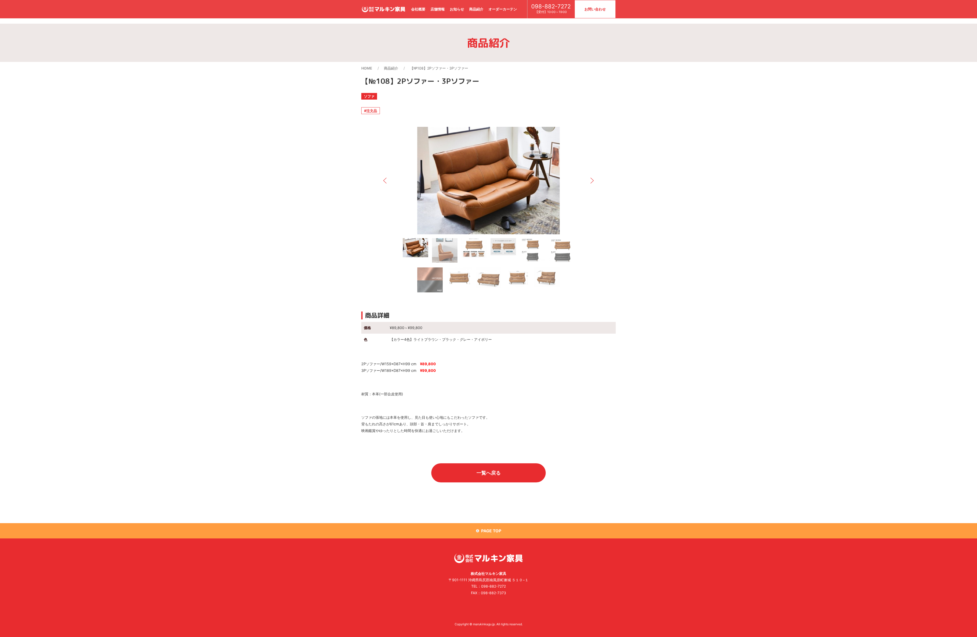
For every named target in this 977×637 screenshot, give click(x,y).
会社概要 (418, 9)
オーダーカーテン (503, 9)
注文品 (371, 111)
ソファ (369, 96)
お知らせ (457, 9)
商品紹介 (476, 9)
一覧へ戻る (489, 473)
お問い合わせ (595, 9)
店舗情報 (437, 9)
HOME (366, 68)
